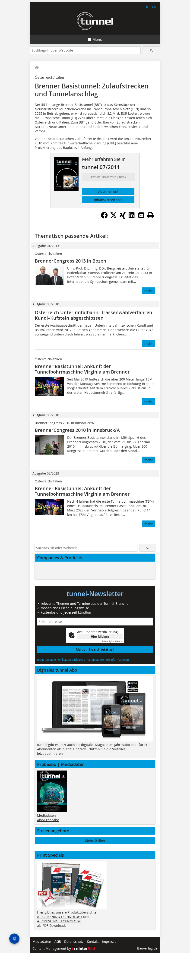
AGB (57, 941)
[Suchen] (151, 50)
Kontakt (93, 941)
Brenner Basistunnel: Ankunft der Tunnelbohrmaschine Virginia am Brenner (82, 369)
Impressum (111, 941)
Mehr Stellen (95, 840)
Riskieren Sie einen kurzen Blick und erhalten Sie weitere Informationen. (83, 659)
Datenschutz (74, 941)
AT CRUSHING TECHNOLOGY (59, 921)
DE (147, 7)
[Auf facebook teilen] (104, 217)
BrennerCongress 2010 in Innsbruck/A (77, 430)
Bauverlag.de (147, 948)
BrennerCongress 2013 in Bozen (70, 261)
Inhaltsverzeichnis (108, 200)
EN (154, 7)
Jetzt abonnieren (50, 753)
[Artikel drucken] (150, 215)
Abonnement (108, 191)
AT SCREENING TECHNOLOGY (59, 916)
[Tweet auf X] (113, 217)
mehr (148, 291)
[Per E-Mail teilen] (141, 215)
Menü (97, 39)
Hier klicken (100, 636)
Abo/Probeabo (48, 820)
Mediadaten (46, 815)
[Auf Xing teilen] (122, 217)
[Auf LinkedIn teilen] (132, 217)
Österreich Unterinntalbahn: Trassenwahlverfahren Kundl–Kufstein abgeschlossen (93, 315)
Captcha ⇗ (112, 641)
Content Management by (52, 948)
